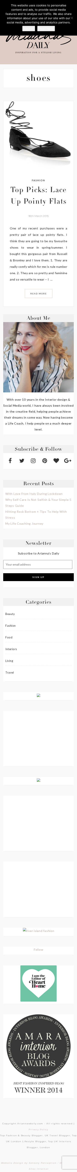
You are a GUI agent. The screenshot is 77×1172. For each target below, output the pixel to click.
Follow (38, 949)
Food (8, 637)
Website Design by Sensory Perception (28, 1163)
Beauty (10, 614)
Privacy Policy (38, 1129)
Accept (28, 28)
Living (9, 660)
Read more (46, 28)
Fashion (38, 180)
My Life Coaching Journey (24, 523)
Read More (38, 293)
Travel (9, 672)
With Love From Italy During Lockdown (34, 493)
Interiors (11, 649)
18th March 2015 (38, 215)
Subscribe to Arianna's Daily (38, 553)
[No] (72, 18)
